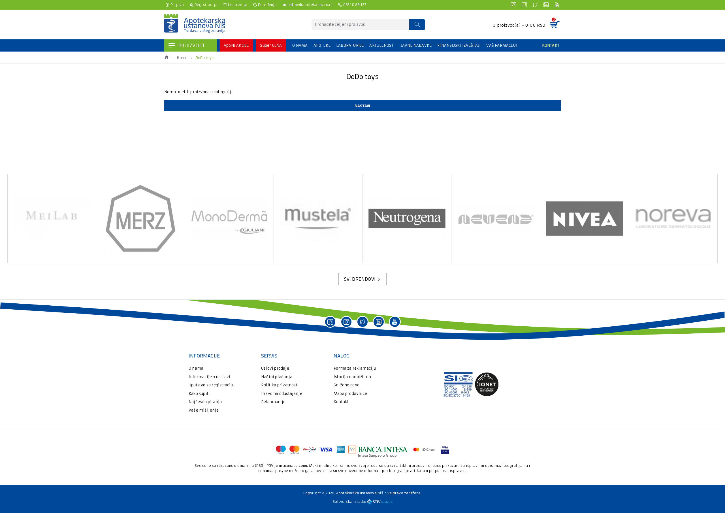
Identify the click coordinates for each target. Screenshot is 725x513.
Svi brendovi (360, 279)
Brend (182, 58)
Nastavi (362, 105)
